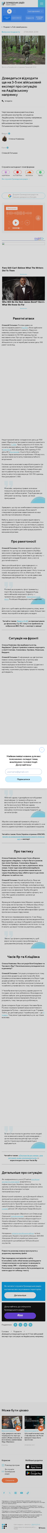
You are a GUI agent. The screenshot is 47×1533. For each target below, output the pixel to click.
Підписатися (23, 779)
